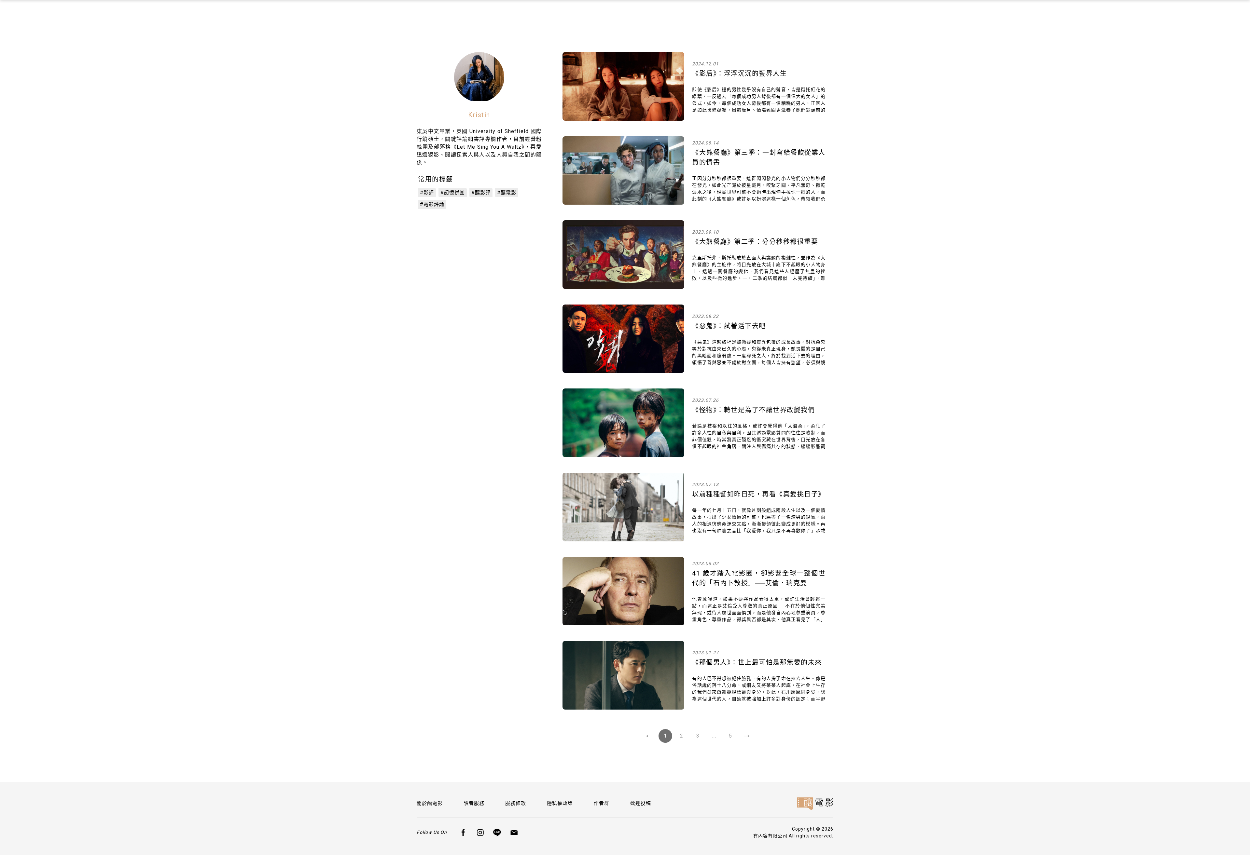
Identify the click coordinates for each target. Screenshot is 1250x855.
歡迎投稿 (640, 803)
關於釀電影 (430, 803)
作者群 (601, 803)
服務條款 (515, 803)
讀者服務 (474, 803)
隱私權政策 (560, 803)
